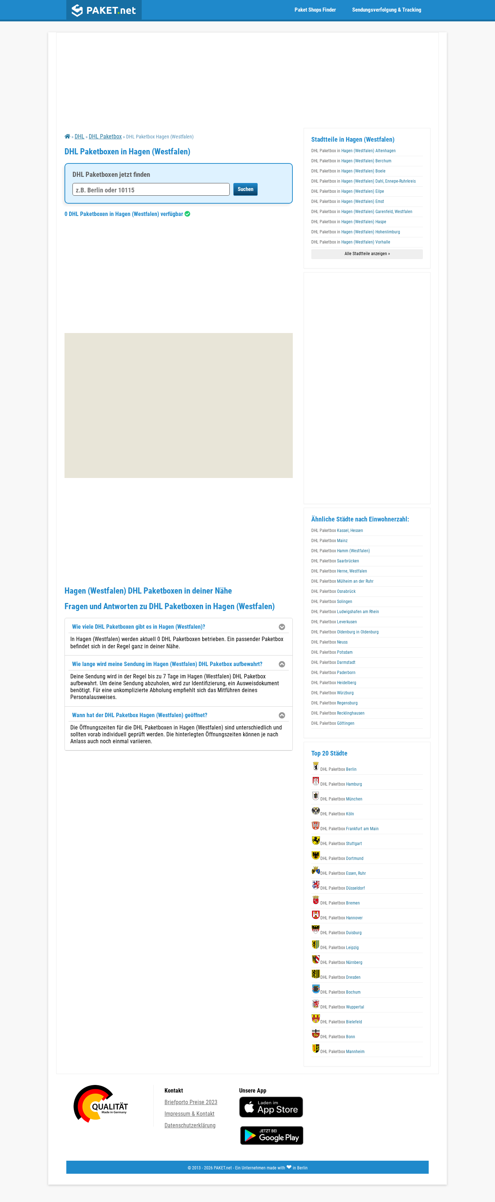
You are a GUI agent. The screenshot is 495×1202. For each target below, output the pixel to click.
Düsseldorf (342, 888)
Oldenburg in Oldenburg (345, 632)
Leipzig (339, 947)
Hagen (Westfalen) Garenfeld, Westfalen (361, 211)
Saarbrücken (335, 560)
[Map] (179, 405)
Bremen (340, 903)
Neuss (329, 642)
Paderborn (333, 672)
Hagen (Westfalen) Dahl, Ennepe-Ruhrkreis (363, 181)
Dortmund (341, 858)
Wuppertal (342, 1007)
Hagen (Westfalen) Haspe (348, 221)
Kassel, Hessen (337, 530)
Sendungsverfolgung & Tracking (386, 10)
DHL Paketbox (105, 136)
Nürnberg (341, 962)
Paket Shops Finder (315, 10)
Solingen (331, 601)
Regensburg (334, 703)
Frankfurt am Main (349, 828)
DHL (79, 136)
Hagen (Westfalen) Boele (348, 171)
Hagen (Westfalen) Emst (347, 201)
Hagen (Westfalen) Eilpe (347, 191)
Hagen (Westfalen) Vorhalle (350, 242)
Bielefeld (341, 1021)
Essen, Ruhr (343, 873)
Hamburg (341, 784)
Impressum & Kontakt (190, 1113)
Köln (337, 813)
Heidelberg (333, 682)
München (341, 799)
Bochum (340, 992)
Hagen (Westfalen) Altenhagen (353, 150)
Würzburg (332, 692)
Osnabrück (333, 591)
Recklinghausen (338, 713)
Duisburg (341, 932)
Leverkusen (334, 621)
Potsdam (332, 652)
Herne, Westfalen (339, 571)
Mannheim (342, 1051)
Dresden (340, 977)
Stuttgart (341, 843)
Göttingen (332, 723)
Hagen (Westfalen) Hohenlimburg (355, 231)
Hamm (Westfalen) (340, 550)
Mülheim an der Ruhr (342, 581)
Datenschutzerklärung (190, 1125)
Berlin (338, 769)
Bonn (337, 1036)
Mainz (329, 540)
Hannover (341, 917)
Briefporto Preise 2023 (191, 1102)
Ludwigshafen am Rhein (345, 611)
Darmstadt (333, 662)
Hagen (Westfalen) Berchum (351, 160)
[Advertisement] (179, 275)
